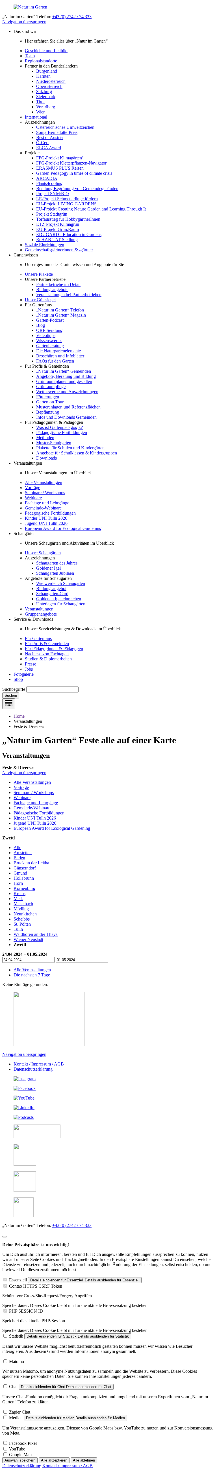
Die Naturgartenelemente (58, 350)
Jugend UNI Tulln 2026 (46, 523)
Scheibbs (22, 919)
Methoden (45, 437)
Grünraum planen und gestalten (64, 381)
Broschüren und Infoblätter (60, 355)
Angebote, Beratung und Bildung (66, 376)
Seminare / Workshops (45, 492)
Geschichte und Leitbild (46, 50)
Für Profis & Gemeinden (47, 643)
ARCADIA (46, 178)
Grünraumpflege (51, 386)
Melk (18, 898)
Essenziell (18, 1279)
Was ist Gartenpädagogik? (59, 427)
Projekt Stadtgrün (51, 214)
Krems (19, 893)
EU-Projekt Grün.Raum (57, 229)
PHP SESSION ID (26, 1311)
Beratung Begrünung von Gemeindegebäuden (77, 188)
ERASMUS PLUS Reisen (60, 168)
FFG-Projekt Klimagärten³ (59, 157)
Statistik (16, 1336)
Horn (18, 883)
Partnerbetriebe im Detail (58, 284)
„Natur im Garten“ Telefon (60, 310)
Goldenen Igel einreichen (58, 598)
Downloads (46, 458)
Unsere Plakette (39, 274)
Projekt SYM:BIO (52, 193)
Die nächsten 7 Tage (32, 974)
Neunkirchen (25, 913)
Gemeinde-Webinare (43, 508)
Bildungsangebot (51, 588)
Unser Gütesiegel (40, 299)
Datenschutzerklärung (33, 1069)
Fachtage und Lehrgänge (47, 502)
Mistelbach (23, 903)
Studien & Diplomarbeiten (48, 658)
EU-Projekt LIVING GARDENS (66, 203)
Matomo (16, 1361)
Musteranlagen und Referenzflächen (68, 407)
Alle (17, 847)
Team (30, 55)
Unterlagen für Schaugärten (60, 603)
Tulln (18, 929)
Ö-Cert (42, 142)
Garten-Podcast (50, 320)
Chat (13, 1386)
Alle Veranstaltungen (43, 482)
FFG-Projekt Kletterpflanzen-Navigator (71, 163)
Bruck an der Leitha (31, 862)
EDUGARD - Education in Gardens (68, 234)
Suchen (11, 695)
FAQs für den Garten (55, 361)
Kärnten (43, 76)
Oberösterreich (49, 86)
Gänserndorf (25, 868)
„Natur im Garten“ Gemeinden (63, 371)
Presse (30, 664)
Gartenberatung (50, 345)
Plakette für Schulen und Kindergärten (70, 447)
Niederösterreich (51, 81)
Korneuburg (24, 888)
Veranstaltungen (39, 609)
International (36, 117)
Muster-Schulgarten (53, 442)
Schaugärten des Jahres (56, 563)
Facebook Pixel (23, 1443)
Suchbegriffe (13, 689)
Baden (19, 857)
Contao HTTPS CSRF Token (35, 1286)
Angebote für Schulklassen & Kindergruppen (76, 452)
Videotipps (45, 335)
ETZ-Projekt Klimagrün (57, 224)
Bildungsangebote (52, 289)
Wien (40, 112)
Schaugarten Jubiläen (55, 573)
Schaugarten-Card (52, 593)
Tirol (40, 101)
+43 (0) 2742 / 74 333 (72, 16)
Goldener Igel (48, 568)
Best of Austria (49, 137)
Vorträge (32, 487)
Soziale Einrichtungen (44, 244)
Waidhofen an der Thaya (36, 934)
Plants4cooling (49, 183)
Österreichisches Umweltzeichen (65, 127)
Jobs (29, 669)
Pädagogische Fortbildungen (61, 432)
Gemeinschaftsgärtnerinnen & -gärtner (59, 249)
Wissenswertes (49, 340)
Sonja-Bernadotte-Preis (56, 132)
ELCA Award (48, 147)
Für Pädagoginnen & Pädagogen (54, 648)
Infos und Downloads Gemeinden (66, 417)
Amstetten (23, 852)
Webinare (33, 497)
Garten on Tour (50, 401)
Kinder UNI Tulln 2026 (46, 518)
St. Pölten (22, 924)
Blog (40, 325)
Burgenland (46, 71)
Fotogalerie (24, 674)
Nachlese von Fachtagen (47, 653)
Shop (18, 679)
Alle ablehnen (84, 1460)
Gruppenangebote (41, 614)
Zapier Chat (19, 1412)
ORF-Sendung (49, 330)
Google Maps (21, 1454)
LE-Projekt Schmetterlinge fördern (67, 198)
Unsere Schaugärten (43, 552)
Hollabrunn (24, 878)
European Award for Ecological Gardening (63, 528)
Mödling (21, 908)
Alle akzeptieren (54, 1460)
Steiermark (45, 96)
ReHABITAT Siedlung (57, 239)
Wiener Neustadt (28, 939)
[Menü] (8, 703)
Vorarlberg (45, 106)
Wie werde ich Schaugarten (60, 583)
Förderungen (47, 396)
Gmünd (20, 873)
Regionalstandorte (41, 60)
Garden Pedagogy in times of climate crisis (74, 173)
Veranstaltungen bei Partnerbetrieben (68, 294)
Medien (16, 1417)
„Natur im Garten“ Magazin (61, 315)
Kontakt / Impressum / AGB (39, 1064)
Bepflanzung (47, 412)
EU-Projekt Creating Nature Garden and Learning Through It (91, 209)
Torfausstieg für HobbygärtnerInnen (68, 219)
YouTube (17, 1448)
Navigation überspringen (24, 21)
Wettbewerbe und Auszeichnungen (67, 391)
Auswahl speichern (20, 1460)
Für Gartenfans (38, 638)
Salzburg (44, 91)
